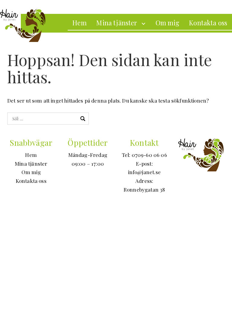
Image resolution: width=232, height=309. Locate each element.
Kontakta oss (208, 22)
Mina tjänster (116, 22)
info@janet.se (144, 172)
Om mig (167, 22)
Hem (79, 22)
